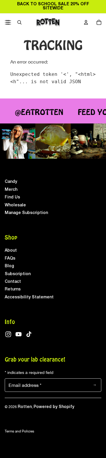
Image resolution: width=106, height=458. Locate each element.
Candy (11, 182)
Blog (9, 266)
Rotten (25, 407)
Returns (13, 289)
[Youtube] (18, 334)
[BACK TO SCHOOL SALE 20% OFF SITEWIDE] (53, 6)
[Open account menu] (86, 22)
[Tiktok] (28, 334)
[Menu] (8, 22)
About (11, 251)
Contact (13, 282)
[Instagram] (8, 334)
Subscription (18, 274)
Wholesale (15, 205)
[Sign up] (94, 385)
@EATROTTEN (38, 112)
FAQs (10, 258)
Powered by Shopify (54, 407)
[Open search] (19, 22)
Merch (11, 190)
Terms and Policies (19, 431)
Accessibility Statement (29, 297)
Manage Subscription (26, 213)
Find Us (12, 197)
